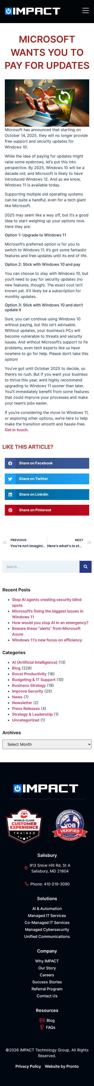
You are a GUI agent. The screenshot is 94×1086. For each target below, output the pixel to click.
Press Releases (26, 708)
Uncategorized (25, 720)
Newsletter (22, 702)
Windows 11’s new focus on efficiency (47, 640)
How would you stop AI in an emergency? (50, 622)
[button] (47, 463)
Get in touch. (17, 429)
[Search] (86, 567)
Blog (16, 668)
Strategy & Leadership (32, 714)
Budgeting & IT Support (33, 679)
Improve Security (27, 691)
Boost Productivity (29, 673)
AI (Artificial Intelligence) (34, 662)
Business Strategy (29, 685)
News (17, 697)
